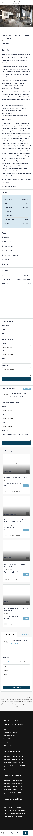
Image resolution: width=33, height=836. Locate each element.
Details (26, 486)
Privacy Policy (7, 742)
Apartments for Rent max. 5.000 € (13, 783)
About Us (6, 729)
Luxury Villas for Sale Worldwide (12, 807)
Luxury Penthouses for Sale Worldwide (14, 813)
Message (5, 365)
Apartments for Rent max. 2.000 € (13, 780)
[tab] (9, 634)
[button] (16, 16)
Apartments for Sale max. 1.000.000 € (14, 756)
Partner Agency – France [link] (14, 579)
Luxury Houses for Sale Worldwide (13, 804)
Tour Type (5, 325)
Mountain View (8, 246)
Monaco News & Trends (10, 732)
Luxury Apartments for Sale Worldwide (14, 810)
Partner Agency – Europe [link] (14, 491)
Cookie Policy (7, 745)
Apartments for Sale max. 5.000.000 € (14, 762)
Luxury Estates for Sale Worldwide (13, 816)
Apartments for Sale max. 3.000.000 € (14, 759)
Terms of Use (7, 739)
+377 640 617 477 (18, 396)
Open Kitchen (8, 250)
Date (3, 329)
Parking (6, 259)
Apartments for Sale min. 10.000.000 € (14, 769)
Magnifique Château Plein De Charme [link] (15, 478)
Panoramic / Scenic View (11, 255)
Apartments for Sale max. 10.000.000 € (14, 766)
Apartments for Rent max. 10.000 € (13, 786)
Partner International (9, 735)
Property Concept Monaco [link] (14, 624)
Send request (17, 379)
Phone (4, 351)
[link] (16, 464)
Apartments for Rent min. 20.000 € (13, 793)
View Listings (27, 388)
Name (4, 343)
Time (3, 333)
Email (4, 358)
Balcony (6, 237)
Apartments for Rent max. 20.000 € (13, 789)
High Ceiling (7, 241)
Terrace (6, 264)
